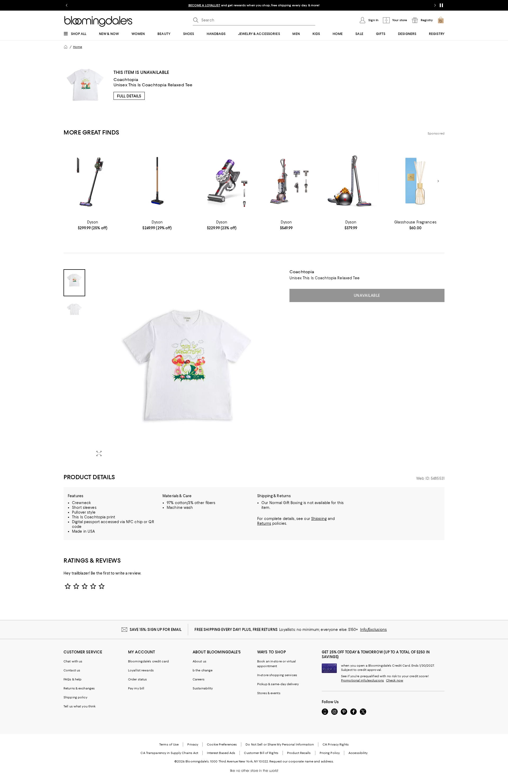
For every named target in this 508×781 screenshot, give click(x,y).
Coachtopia (126, 79)
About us (199, 661)
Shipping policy (75, 697)
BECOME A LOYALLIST (204, 5)
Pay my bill (136, 688)
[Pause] (441, 5)
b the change (202, 670)
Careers (199, 679)
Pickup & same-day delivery (278, 684)
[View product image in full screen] (99, 453)
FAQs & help (72, 679)
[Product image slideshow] (187, 365)
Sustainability (203, 688)
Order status (137, 679)
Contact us (72, 670)
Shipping (319, 519)
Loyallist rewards (141, 670)
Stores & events (268, 693)
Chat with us (73, 661)
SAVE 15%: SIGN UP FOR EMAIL (156, 629)
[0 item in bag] (440, 20)
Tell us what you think (80, 706)
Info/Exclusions (373, 629)
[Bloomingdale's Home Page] (98, 21)
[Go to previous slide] (67, 5)
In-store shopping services (277, 675)
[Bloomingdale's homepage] (66, 47)
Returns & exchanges (79, 688)
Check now (394, 680)
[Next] (438, 181)
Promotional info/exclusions (362, 680)
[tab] (74, 282)
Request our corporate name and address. (301, 761)
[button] (173, 365)
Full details (129, 96)
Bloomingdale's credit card (148, 661)
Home (77, 47)
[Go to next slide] (435, 5)
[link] (93, 225)
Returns (264, 523)
